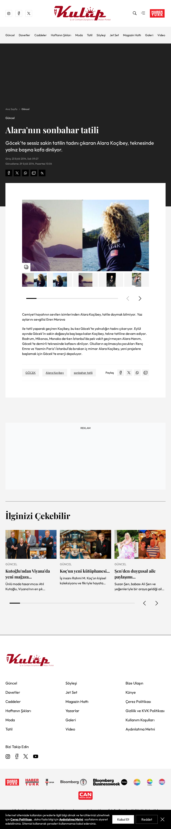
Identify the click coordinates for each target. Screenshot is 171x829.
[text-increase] (42, 173)
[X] (25, 756)
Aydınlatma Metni (140, 729)
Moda (79, 35)
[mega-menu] (143, 13)
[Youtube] (35, 756)
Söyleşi (101, 35)
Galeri (149, 35)
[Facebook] (16, 756)
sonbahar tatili (83, 373)
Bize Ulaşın (134, 683)
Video (161, 35)
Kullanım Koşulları (140, 720)
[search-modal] (134, 13)
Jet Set (114, 35)
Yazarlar (72, 710)
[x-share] (17, 173)
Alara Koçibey (55, 373)
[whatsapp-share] (25, 173)
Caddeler (40, 35)
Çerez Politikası (138, 701)
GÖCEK (30, 373)
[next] (140, 298)
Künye (131, 692)
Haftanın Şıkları (61, 35)
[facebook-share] (8, 173)
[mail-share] (33, 173)
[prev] (145, 603)
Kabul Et (123, 819)
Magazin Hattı (132, 35)
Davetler (24, 35)
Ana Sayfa (11, 109)
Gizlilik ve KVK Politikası (145, 710)
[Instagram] (7, 756)
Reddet (146, 819)
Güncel (10, 35)
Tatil (89, 35)
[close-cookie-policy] (162, 819)
